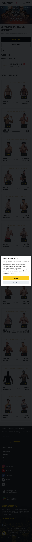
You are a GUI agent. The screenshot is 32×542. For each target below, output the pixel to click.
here (15, 273)
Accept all (16, 278)
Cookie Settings (16, 282)
